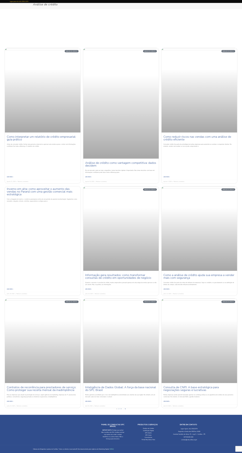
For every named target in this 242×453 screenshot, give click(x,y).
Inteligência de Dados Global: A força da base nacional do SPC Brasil (120, 388)
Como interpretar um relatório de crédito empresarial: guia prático (41, 138)
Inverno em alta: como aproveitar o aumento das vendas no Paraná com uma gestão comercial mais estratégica (39, 191)
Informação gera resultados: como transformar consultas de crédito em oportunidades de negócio (118, 276)
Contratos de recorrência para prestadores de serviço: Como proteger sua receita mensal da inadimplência (41, 388)
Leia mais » (10, 177)
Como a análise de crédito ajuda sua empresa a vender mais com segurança (198, 276)
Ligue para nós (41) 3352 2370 (18, 1)
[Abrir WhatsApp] (5, 448)
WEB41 (111, 449)
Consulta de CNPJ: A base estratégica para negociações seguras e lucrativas (191, 388)
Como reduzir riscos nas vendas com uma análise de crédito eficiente (197, 138)
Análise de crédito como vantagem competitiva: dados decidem (120, 164)
